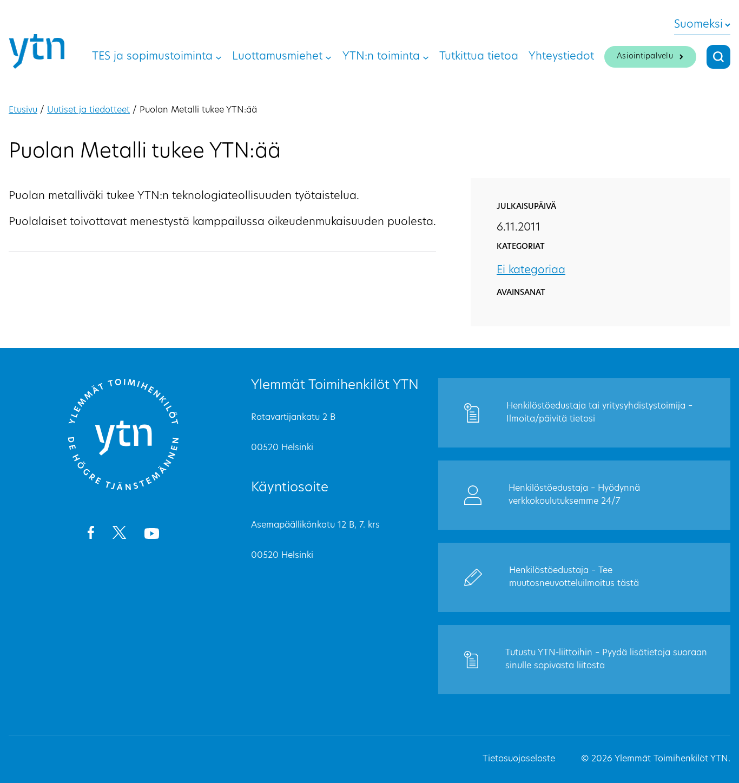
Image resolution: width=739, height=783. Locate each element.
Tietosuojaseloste (519, 759)
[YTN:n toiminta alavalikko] (426, 57)
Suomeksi (698, 24)
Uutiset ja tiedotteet (88, 110)
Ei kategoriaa (531, 270)
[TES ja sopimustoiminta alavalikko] (218, 57)
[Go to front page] (123, 488)
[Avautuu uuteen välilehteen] (90, 534)
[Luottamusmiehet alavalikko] (328, 57)
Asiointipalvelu (645, 56)
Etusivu (23, 110)
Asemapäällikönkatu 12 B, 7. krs (315, 525)
